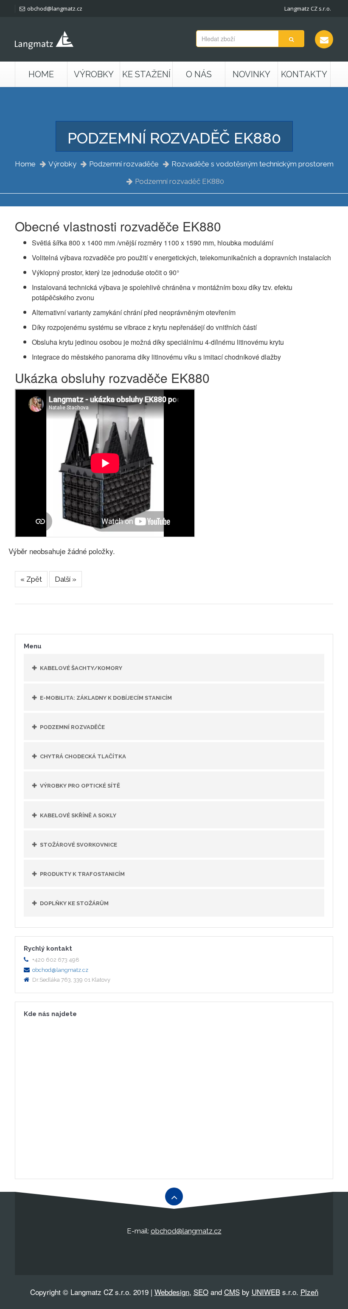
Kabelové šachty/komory (81, 668)
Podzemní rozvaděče (124, 164)
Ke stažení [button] (146, 74)
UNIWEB (266, 1291)
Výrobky (62, 164)
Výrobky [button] (94, 74)
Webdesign (171, 1291)
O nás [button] (199, 74)
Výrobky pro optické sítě (80, 786)
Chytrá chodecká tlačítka (83, 756)
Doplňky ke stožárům (74, 903)
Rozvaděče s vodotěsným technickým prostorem (252, 164)
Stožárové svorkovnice (78, 845)
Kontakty (304, 74)
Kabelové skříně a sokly (78, 815)
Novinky (251, 74)
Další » (65, 579)
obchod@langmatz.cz (54, 8)
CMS (232, 1291)
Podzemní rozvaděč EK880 (179, 181)
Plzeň (309, 1291)
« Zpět (31, 579)
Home (41, 74)
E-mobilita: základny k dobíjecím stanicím (106, 698)
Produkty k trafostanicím (82, 874)
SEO (201, 1291)
